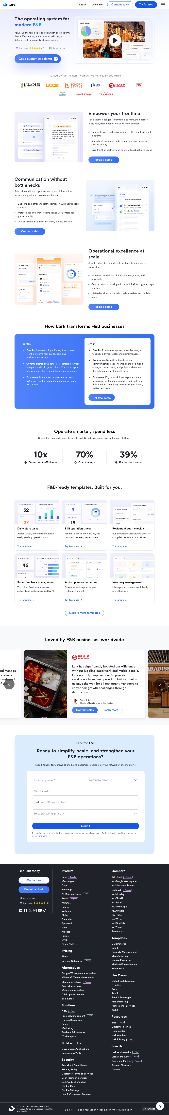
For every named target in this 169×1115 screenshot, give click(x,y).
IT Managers (69, 1036)
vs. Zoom (117, 927)
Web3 (115, 1010)
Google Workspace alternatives (79, 973)
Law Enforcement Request (76, 1094)
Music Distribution (122, 1110)
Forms (65, 936)
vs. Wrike (117, 919)
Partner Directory (121, 1065)
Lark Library (118, 1039)
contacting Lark (39, 836)
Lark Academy (120, 1035)
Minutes (66, 902)
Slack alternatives (72, 982)
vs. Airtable (118, 910)
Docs (64, 885)
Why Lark (117, 877)
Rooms (65, 907)
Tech (114, 989)
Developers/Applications (75, 1049)
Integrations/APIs (71, 1053)
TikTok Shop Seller (85, 1110)
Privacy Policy (69, 1069)
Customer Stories (121, 1026)
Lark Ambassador (121, 1052)
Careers (116, 1069)
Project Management (73, 1016)
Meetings (67, 889)
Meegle (66, 931)
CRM (64, 1011)
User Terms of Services (74, 1077)
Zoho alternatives (71, 986)
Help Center (118, 1031)
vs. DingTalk (118, 923)
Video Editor (104, 1110)
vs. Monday (118, 894)
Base (64, 877)
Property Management (124, 952)
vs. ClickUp (118, 898)
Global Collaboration (123, 981)
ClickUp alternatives (73, 994)
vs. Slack (116, 890)
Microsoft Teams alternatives (78, 977)
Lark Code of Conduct (74, 1082)
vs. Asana (117, 902)
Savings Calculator (72, 961)
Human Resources (72, 1020)
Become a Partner (121, 1061)
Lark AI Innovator (121, 1056)
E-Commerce (119, 943)
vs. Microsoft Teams (123, 885)
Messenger (68, 881)
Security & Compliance (74, 1065)
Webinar (66, 911)
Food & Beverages (121, 997)
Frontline (116, 985)
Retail (115, 948)
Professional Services (123, 1005)
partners (71, 833)
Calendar (67, 919)
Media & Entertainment (124, 964)
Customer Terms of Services (77, 1073)
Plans (65, 956)
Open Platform (70, 944)
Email (65, 898)
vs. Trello (117, 915)
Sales (65, 1024)
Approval (67, 923)
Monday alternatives (73, 990)
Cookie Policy (69, 1086)
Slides (65, 915)
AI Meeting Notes (71, 894)
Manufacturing (120, 956)
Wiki (64, 927)
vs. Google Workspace (124, 881)
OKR (64, 940)
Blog (114, 1022)
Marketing (67, 1028)
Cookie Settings (70, 1090)
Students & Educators (73, 1032)
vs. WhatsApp (119, 906)
